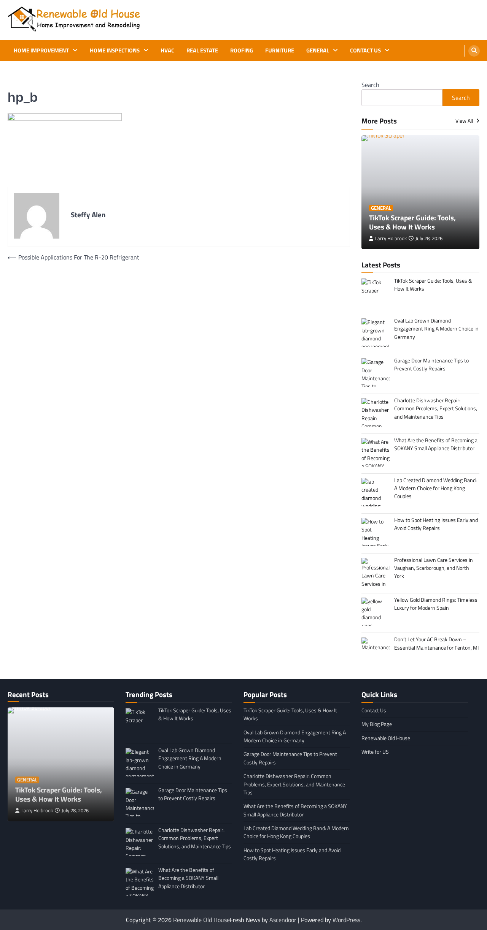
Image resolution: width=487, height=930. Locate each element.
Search (370, 84)
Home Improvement (41, 50)
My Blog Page (376, 724)
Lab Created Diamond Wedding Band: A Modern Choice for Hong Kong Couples (296, 832)
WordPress (346, 919)
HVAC (167, 50)
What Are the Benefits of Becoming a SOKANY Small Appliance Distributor (295, 810)
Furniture (279, 50)
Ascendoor (282, 919)
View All (464, 121)
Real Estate (202, 50)
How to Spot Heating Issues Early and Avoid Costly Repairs (292, 854)
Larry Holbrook (391, 238)
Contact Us (365, 50)
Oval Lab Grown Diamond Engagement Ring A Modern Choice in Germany (295, 736)
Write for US (375, 752)
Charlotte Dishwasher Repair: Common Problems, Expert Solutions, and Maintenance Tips (294, 784)
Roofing (241, 50)
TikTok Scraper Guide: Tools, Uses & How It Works (412, 222)
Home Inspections (115, 50)
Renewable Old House (385, 738)
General (317, 50)
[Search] (474, 51)
